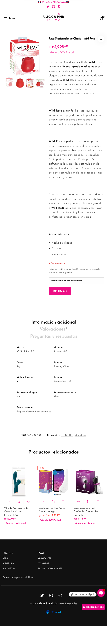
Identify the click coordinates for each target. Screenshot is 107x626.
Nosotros (8, 553)
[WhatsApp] (59, 6)
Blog (5, 558)
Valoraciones (53, 329)
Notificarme (60, 291)
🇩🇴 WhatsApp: (53, 2)
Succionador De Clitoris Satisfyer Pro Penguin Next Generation (86, 511)
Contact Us (9, 568)
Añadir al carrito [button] (19, 501)
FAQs (40, 553)
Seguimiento (44, 558)
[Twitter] (48, 6)
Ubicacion (8, 563)
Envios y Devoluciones (49, 568)
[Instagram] (53, 6)
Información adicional (53, 322)
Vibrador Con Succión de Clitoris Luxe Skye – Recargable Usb (16, 511)
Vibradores (80, 435)
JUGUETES (67, 435)
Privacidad (43, 563)
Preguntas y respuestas (53, 336)
